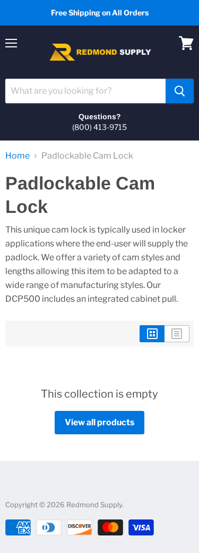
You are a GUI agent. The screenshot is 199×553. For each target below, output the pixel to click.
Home (17, 156)
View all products (99, 422)
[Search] (180, 91)
